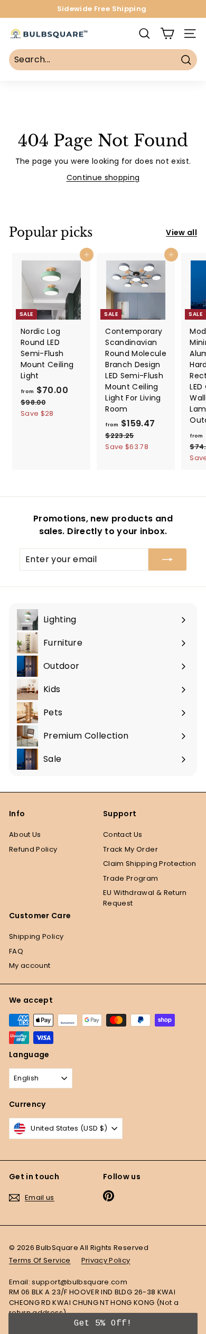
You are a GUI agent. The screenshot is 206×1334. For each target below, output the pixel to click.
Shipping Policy (36, 936)
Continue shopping (103, 177)
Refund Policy (33, 849)
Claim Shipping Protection (149, 864)
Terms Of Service (40, 1260)
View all (181, 232)
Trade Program (130, 878)
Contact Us (123, 834)
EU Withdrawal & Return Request (145, 898)
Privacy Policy (105, 1260)
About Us (25, 834)
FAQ (16, 951)
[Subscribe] (167, 559)
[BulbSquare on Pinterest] (108, 1195)
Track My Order (130, 849)
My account (30, 965)
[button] (103, 1323)
